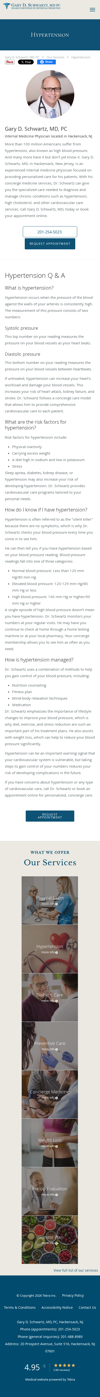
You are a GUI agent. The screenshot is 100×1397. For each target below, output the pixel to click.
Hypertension (81, 57)
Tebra (71, 1379)
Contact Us (87, 1307)
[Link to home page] (41, 6)
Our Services (55, 57)
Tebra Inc (49, 1295)
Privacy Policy (73, 1295)
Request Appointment (50, 244)
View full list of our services (76, 1270)
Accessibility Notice (57, 1307)
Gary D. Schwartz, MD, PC (22, 57)
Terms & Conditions (20, 1307)
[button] (92, 9)
